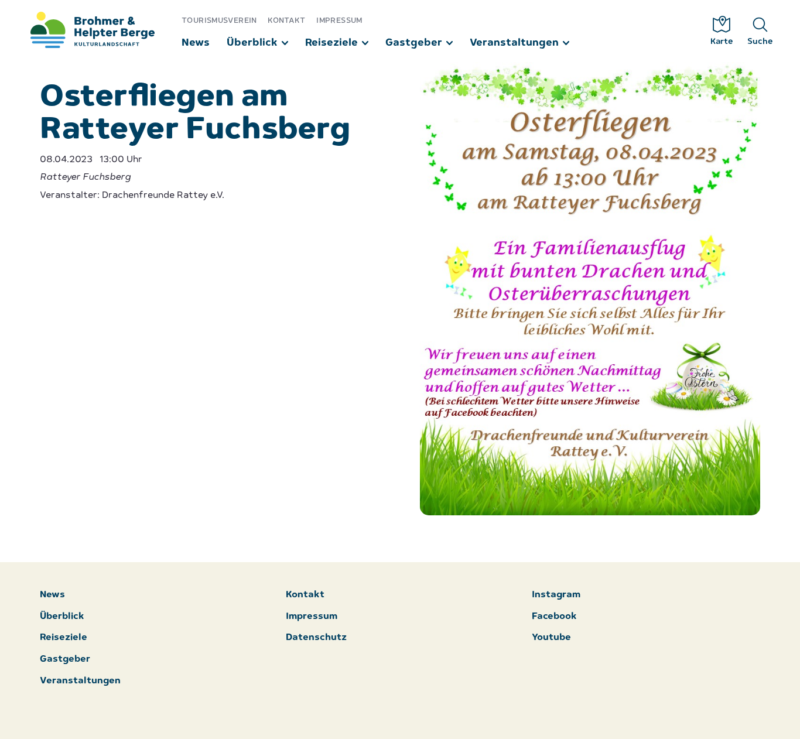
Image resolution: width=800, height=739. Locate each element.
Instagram (556, 595)
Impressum (339, 21)
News (196, 43)
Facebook (554, 617)
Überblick (252, 43)
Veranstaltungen (514, 43)
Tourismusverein (219, 21)
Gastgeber (413, 43)
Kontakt (287, 21)
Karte (721, 42)
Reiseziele (331, 43)
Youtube (551, 638)
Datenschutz (316, 638)
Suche (760, 42)
